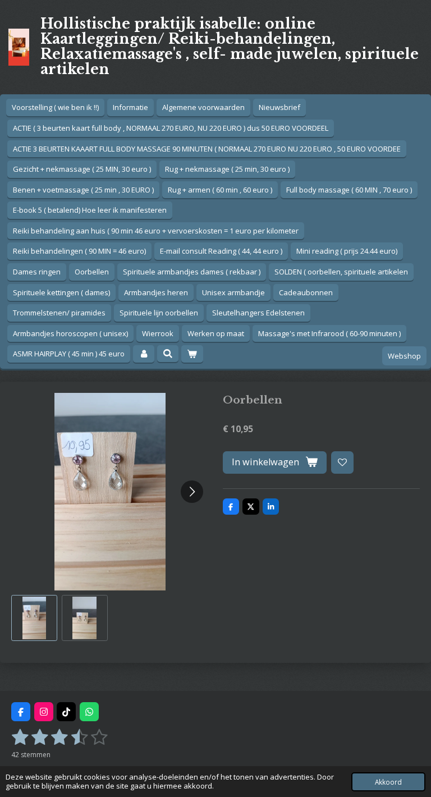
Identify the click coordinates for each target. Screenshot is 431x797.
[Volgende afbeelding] (192, 491)
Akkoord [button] (388, 781)
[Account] (143, 354)
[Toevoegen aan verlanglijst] (342, 462)
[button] (34, 618)
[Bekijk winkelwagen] (192, 354)
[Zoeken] (167, 353)
